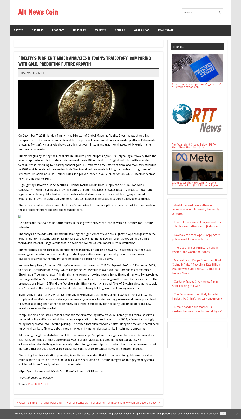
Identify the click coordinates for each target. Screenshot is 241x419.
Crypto (18, 30)
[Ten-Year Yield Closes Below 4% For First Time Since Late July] (197, 141)
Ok (223, 413)
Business (38, 30)
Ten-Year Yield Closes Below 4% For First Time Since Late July (194, 146)
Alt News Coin (38, 12)
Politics (120, 30)
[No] (236, 414)
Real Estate (166, 30)
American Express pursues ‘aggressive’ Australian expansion (196, 86)
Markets (100, 30)
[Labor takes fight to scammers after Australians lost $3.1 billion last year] (197, 179)
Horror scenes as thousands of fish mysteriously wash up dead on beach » (113, 402)
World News (142, 30)
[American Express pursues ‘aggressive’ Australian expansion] (197, 81)
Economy (58, 30)
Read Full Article (38, 384)
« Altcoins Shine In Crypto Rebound (39, 402)
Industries (79, 30)
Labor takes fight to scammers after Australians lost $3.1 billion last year (195, 184)
